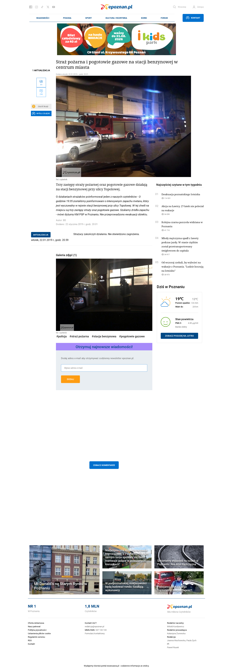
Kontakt (195, 17)
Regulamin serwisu (36, 637)
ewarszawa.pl (113, 665)
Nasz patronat (34, 626)
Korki (144, 18)
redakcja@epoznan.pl (94, 626)
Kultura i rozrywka (116, 18)
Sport (88, 18)
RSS (30, 640)
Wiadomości (42, 18)
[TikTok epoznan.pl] (42, 7)
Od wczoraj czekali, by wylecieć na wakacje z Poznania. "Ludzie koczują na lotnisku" (182, 266)
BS (64, 220)
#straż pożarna (79, 336)
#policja (61, 336)
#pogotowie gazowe (132, 336)
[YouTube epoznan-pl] (53, 7)
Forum (164, 18)
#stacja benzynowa (104, 336)
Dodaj (70, 379)
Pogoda (67, 18)
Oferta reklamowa (36, 623)
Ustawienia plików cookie (39, 633)
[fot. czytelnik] (104, 126)
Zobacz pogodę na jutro (179, 335)
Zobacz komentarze (104, 465)
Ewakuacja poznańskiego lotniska (181, 194)
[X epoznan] (47, 7)
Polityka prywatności (37, 630)
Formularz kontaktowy (95, 633)
